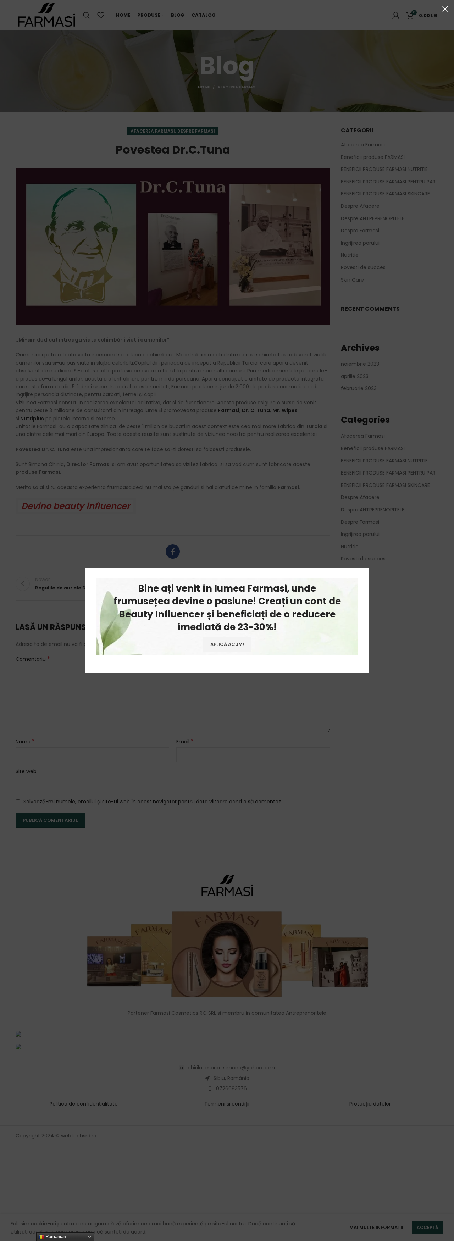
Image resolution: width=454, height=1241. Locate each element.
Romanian (55, 1236)
